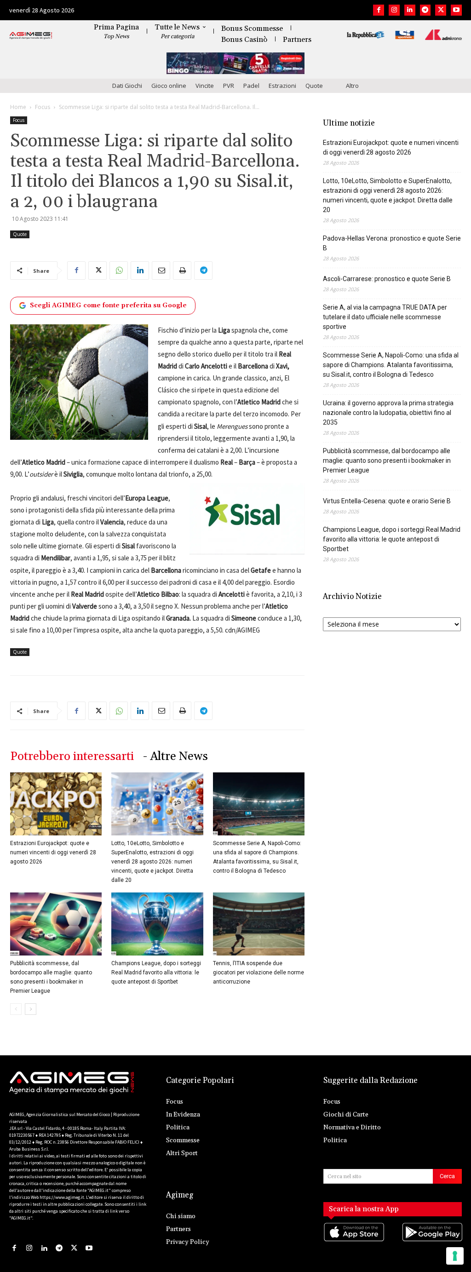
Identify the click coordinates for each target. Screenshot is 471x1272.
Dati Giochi (127, 85)
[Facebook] (378, 10)
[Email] (161, 270)
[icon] (353, 1241)
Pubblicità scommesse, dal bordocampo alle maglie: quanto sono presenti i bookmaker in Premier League (387, 460)
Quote (314, 85)
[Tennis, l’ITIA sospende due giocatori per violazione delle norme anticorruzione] (258, 923)
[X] (440, 10)
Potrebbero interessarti (72, 756)
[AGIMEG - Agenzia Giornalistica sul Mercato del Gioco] (30, 35)
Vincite (204, 85)
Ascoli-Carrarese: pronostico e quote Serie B (387, 278)
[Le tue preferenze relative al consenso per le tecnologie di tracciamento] (455, 1256)
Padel (251, 85)
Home (18, 107)
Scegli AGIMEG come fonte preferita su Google (108, 305)
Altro (352, 85)
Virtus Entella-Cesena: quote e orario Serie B (387, 501)
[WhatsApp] (118, 270)
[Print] (182, 270)
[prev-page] (16, 1009)
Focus (42, 107)
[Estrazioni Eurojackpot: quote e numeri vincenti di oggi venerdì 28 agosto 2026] (56, 803)
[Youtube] (456, 10)
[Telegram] (425, 10)
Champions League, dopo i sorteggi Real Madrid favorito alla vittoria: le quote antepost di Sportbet (156, 972)
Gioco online (168, 85)
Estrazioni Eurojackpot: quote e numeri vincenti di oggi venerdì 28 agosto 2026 (53, 852)
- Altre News (175, 756)
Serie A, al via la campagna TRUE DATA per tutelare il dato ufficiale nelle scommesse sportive (385, 317)
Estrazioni (282, 85)
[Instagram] (394, 10)
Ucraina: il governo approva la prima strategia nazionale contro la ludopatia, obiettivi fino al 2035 (388, 412)
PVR (228, 85)
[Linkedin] (409, 10)
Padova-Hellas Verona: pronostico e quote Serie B (392, 243)
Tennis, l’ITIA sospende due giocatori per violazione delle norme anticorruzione (258, 972)
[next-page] (30, 1009)
